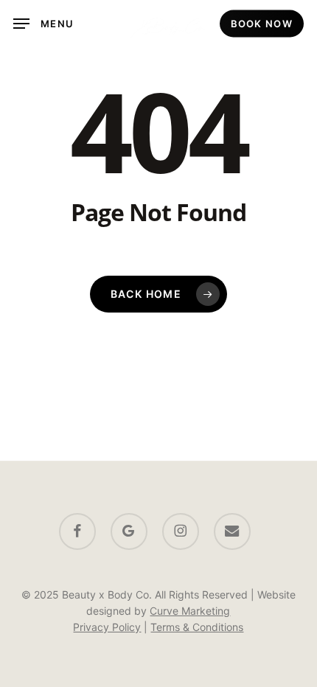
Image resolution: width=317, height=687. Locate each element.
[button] (43, 23)
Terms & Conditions (196, 627)
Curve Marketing (190, 610)
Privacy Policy (107, 627)
